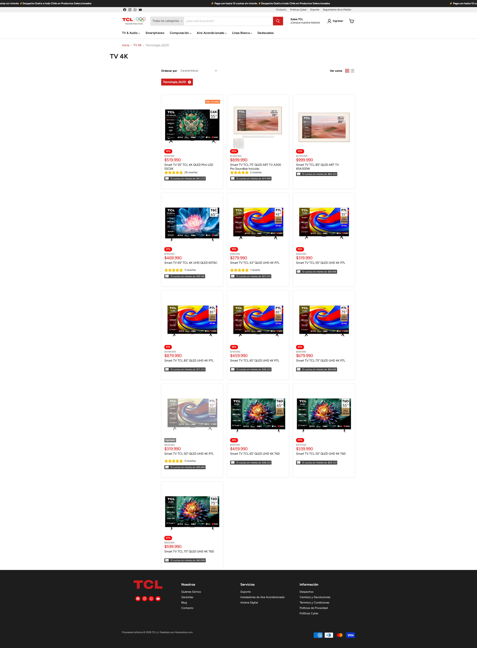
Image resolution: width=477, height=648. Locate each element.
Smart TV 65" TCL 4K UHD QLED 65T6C (190, 262)
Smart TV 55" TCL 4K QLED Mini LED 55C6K (188, 166)
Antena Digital (249, 602)
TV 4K (137, 45)
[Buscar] (278, 21)
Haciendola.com (184, 632)
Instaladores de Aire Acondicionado (262, 597)
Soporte (314, 9)
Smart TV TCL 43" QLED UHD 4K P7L (254, 262)
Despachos (306, 591)
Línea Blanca (241, 33)
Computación (180, 33)
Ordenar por (169, 70)
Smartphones (155, 33)
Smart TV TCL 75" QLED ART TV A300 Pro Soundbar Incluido (255, 166)
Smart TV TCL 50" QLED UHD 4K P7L (189, 453)
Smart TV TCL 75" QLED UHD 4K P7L (320, 360)
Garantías (187, 597)
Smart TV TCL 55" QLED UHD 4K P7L (320, 262)
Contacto (281, 9)
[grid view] (347, 70)
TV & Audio (130, 33)
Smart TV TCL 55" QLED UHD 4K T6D (321, 453)
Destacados (266, 33)
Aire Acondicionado (211, 33)
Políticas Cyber (298, 9)
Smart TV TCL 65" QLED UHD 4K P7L (254, 360)
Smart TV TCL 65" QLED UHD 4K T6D (255, 453)
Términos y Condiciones (314, 602)
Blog (184, 602)
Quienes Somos (191, 591)
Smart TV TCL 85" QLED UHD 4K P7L (189, 360)
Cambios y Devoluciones (315, 597)
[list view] (352, 70)
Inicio (125, 45)
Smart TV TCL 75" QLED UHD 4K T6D (189, 551)
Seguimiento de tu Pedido (337, 9)
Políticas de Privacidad (314, 608)
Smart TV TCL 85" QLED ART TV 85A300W (317, 166)
